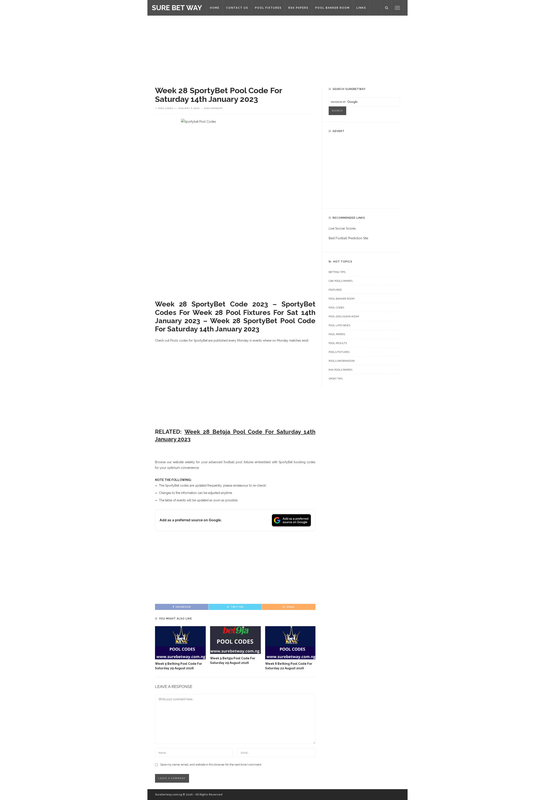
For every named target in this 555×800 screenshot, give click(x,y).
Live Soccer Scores (342, 228)
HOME (214, 7)
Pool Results (338, 343)
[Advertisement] (277, 47)
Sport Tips (336, 378)
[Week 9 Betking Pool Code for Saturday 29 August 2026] (180, 642)
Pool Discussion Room (344, 316)
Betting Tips (337, 272)
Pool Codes (165, 108)
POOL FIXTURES (268, 7)
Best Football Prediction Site (348, 238)
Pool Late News (339, 325)
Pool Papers (337, 334)
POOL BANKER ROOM (332, 7)
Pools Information (342, 360)
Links (361, 7)
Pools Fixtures (339, 352)
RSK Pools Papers (340, 369)
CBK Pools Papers (341, 280)
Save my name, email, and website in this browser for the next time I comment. (211, 764)
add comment (213, 108)
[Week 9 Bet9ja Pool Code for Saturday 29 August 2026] (235, 640)
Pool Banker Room (341, 298)
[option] (180, 648)
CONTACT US (237, 7)
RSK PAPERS (298, 7)
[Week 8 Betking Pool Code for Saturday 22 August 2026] (290, 642)
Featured (335, 289)
